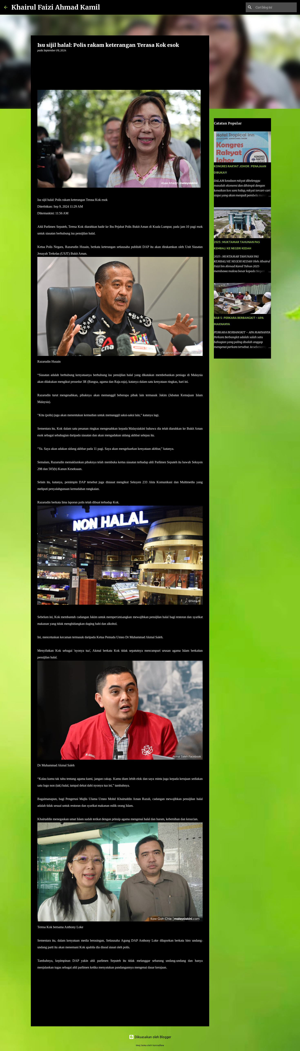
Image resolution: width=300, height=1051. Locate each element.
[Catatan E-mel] (39, 974)
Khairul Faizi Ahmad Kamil (55, 7)
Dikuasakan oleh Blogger (152, 1037)
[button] (39, 59)
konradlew (158, 1045)
